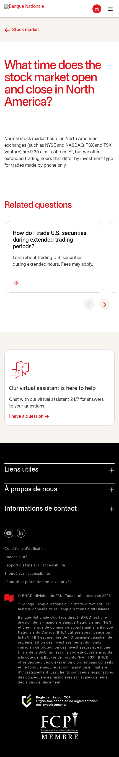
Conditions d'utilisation (25, 548)
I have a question (26, 416)
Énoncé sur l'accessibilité (27, 573)
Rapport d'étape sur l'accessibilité (34, 565)
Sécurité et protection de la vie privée (38, 582)
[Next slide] (104, 304)
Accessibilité (16, 557)
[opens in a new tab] (59, 701)
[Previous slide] (89, 304)
